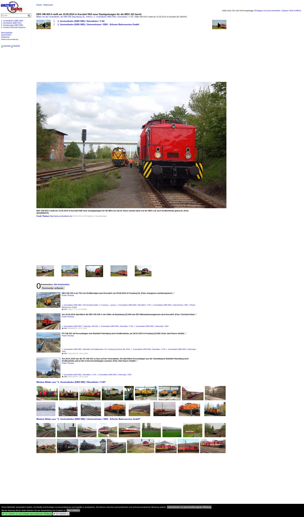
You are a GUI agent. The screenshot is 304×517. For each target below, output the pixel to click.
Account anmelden (272, 11)
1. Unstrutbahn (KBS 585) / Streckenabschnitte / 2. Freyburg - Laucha (89, 305)
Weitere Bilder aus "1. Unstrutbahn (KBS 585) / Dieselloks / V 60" (71, 382)
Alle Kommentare (62, 284)
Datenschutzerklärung (9, 39)
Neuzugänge (6, 33)
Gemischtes (6, 35)
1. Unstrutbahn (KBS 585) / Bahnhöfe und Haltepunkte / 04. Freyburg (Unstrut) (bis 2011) (96, 349)
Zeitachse (5, 37)
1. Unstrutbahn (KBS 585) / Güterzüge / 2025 (114, 375)
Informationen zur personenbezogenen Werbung (189, 507)
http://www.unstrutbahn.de (61, 216)
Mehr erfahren (73, 510)
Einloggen (258, 11)
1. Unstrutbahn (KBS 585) (105, 17)
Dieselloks (122, 17)
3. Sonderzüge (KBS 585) (12, 25)
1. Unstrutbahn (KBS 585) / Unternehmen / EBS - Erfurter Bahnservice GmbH (98, 24)
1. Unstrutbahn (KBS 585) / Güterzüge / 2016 (151, 326)
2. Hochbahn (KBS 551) (11, 23)
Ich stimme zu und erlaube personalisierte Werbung (27, 514)
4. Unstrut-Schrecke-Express (13, 27)
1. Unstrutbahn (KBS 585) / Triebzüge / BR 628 (80, 326)
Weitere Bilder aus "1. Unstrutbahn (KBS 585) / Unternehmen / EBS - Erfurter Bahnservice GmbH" (88, 419)
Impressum (48, 5)
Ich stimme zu (61, 514)
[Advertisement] (131, 53)
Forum (39, 5)
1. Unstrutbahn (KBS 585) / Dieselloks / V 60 (80, 21)
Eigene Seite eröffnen (291, 11)
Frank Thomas (42, 216)
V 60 (131, 17)
